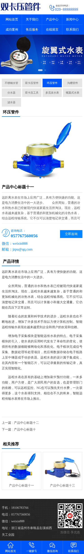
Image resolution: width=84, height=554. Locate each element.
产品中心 (52, 19)
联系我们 (72, 29)
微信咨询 (52, 551)
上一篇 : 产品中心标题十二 (20, 422)
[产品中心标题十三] (62, 467)
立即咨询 (71, 234)
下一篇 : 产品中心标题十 (19, 429)
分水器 (11, 92)
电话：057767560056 (16, 514)
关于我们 (32, 19)
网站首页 (12, 19)
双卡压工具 (32, 92)
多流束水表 (52, 92)
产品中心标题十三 (62, 485)
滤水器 (11, 102)
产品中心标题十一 (21, 485)
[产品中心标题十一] (21, 467)
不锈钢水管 (11, 83)
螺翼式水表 (72, 92)
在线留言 (52, 29)
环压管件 (52, 83)
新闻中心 (72, 19)
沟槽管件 (72, 83)
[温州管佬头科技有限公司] (21, 6)
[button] (40, 70)
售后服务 (32, 29)
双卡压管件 (32, 83)
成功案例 (12, 29)
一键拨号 (31, 551)
